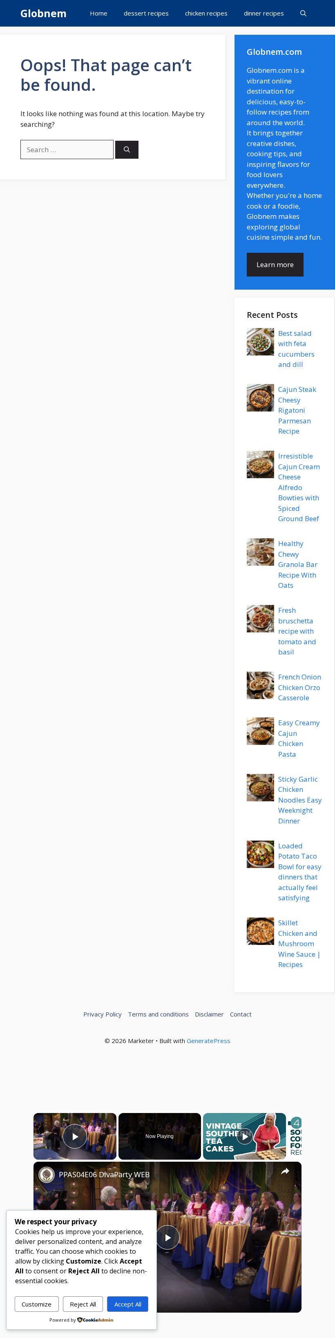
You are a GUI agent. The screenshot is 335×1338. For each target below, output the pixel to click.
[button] (303, 13)
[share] (285, 1170)
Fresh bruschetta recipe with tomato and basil (297, 631)
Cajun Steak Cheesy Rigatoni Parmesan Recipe (297, 410)
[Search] (126, 150)
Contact (241, 1014)
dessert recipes (146, 13)
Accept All (127, 1304)
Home (98, 13)
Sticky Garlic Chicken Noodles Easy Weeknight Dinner (300, 799)
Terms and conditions (158, 1014)
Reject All (83, 1304)
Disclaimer (209, 1014)
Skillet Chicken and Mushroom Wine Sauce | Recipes (299, 943)
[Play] (245, 1136)
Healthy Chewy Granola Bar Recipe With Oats (297, 564)
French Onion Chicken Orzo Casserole (299, 687)
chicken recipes (206, 13)
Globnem (43, 13)
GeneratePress (208, 1041)
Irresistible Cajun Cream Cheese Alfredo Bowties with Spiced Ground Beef (299, 487)
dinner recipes (264, 13)
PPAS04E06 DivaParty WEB (104, 1174)
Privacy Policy (102, 1014)
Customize (36, 1304)
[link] (46, 1175)
